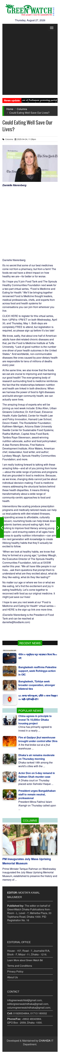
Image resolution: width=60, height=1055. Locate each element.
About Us (12, 977)
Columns (22, 109)
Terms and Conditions (19, 966)
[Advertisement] (30, 63)
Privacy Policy (15, 971)
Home (9, 109)
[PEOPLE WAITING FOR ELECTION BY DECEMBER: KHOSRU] (2, 527)
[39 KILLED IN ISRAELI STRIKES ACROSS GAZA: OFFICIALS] (58, 527)
